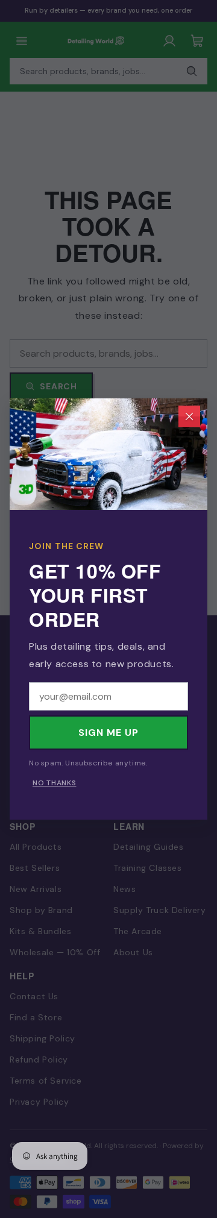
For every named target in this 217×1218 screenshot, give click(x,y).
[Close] (189, 416)
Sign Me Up (108, 732)
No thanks (54, 783)
